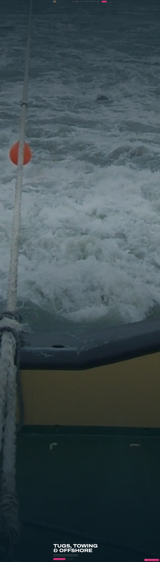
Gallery (80, 1)
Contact (98, 1)
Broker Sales (88, 1)
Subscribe (104, 1)
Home (73, 1)
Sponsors (76, 1)
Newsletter (94, 1)
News (84, 1)
